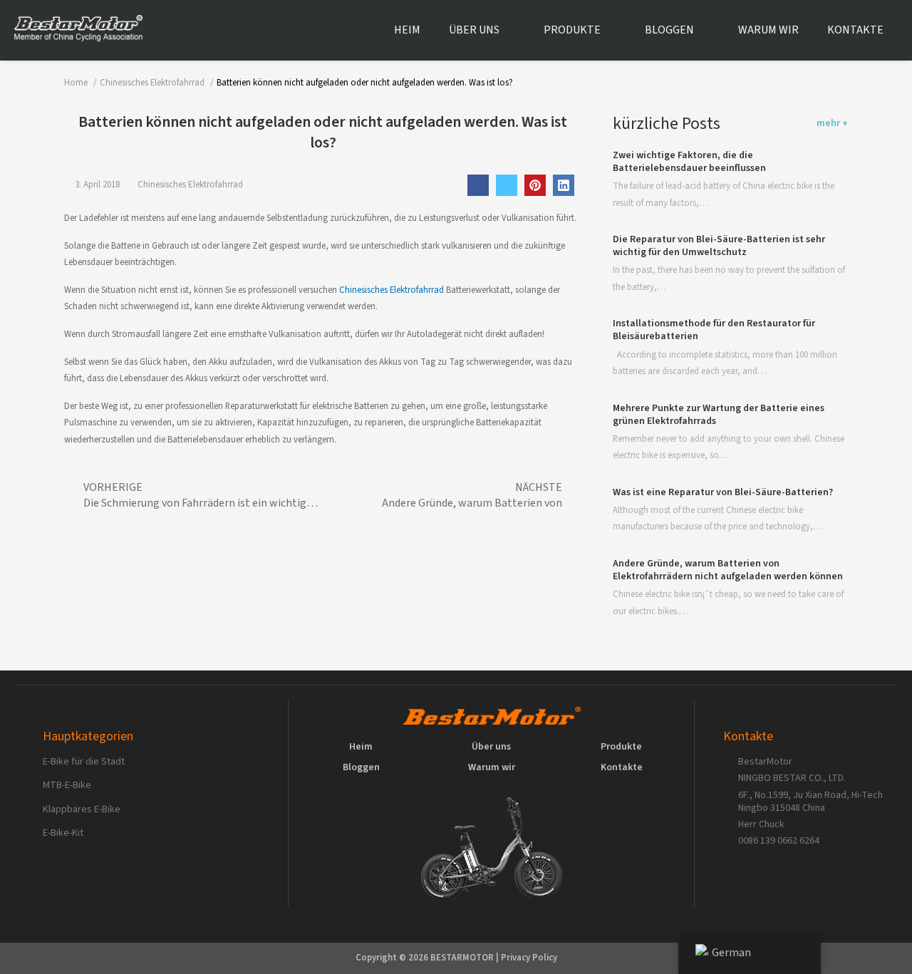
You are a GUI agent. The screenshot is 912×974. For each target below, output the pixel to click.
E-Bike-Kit (63, 833)
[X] (506, 185)
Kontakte (855, 30)
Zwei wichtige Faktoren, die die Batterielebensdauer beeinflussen (689, 162)
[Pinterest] (535, 185)
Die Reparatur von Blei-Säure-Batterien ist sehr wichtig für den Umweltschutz (719, 246)
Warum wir (768, 30)
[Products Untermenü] (612, 30)
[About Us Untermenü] (510, 30)
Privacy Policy (529, 957)
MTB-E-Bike (67, 785)
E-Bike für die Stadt (84, 761)
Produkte (572, 30)
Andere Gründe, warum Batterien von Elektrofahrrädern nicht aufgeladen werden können (728, 570)
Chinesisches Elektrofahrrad (190, 184)
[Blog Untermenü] (705, 30)
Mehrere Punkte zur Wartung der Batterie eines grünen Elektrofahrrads (718, 414)
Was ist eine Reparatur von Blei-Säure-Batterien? (723, 492)
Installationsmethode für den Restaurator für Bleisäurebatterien (714, 330)
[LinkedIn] (563, 185)
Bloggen (669, 30)
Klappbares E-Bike (81, 809)
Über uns (474, 30)
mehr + (832, 123)
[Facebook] (478, 185)
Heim (407, 30)
